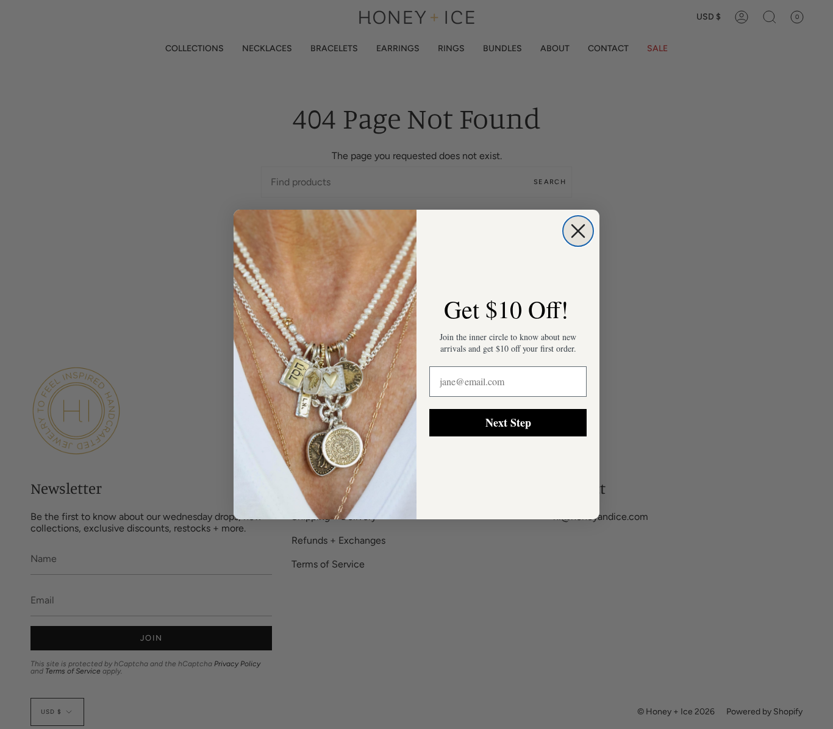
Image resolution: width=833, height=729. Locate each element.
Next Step (508, 422)
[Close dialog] (578, 231)
